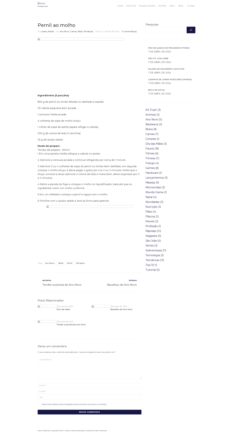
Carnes (73, 31)
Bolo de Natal (156, 90)
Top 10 (149, 265)
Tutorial (150, 269)
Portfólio (162, 6)
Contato (191, 6)
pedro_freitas (48, 31)
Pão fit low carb (158, 58)
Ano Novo (64, 31)
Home (120, 6)
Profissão (151, 226)
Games (150, 168)
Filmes (150, 153)
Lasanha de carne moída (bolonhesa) (170, 79)
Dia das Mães (154, 143)
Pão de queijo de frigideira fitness (169, 48)
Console (150, 138)
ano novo (50, 263)
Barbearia (151, 124)
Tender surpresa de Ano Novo (71, 324)
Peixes (149, 221)
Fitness (150, 158)
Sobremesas (153, 250)
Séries (149, 245)
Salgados (151, 235)
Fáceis (149, 148)
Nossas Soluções (147, 6)
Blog (180, 6)
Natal (80, 31)
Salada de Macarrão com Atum (166, 69)
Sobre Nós (131, 6)
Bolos (149, 129)
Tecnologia (152, 255)
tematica (80, 263)
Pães (148, 211)
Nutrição (151, 206)
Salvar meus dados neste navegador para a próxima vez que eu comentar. (74, 404)
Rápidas (150, 231)
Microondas (153, 187)
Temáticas (88, 31)
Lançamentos (154, 177)
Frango (150, 163)
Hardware (152, 172)
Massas (150, 182)
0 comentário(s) (129, 31)
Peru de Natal (63, 309)
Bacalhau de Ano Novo (121, 309)
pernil (69, 263)
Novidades (152, 202)
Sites (171, 6)
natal (60, 263)
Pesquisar (152, 24)
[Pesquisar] (191, 30)
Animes (150, 114)
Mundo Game (154, 192)
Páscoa (150, 216)
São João (151, 240)
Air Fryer (151, 109)
